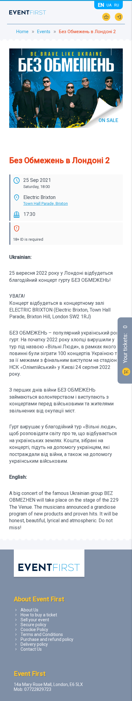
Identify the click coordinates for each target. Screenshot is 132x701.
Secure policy (33, 624)
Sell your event (35, 619)
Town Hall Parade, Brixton (45, 203)
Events (43, 31)
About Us (29, 609)
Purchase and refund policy (47, 639)
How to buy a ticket (39, 614)
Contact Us (31, 649)
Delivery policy (34, 644)
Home (22, 31)
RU (116, 5)
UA (109, 5)
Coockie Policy (34, 629)
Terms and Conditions (42, 634)
